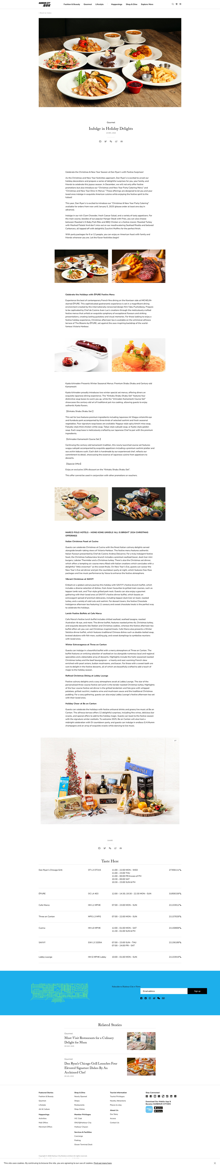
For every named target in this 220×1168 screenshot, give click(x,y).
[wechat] (158, 999)
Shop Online (79, 1109)
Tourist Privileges (117, 1096)
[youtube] (155, 1096)
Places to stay (116, 1105)
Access (113, 1118)
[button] (173, 4)
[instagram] (150, 999)
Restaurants (79, 1105)
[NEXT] (174, 780)
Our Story (114, 1114)
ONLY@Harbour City (82, 1122)
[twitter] (146, 999)
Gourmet (88, 4)
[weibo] (154, 999)
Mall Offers (43, 1122)
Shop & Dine (131, 4)
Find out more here (103, 1163)
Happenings (116, 4)
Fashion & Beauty (72, 4)
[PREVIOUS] (45, 780)
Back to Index (45, 13)
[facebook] (141, 999)
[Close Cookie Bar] (215, 1163)
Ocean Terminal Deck (83, 1144)
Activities (42, 1118)
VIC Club (78, 1118)
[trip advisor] (163, 999)
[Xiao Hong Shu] (175, 1096)
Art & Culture (44, 1109)
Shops (77, 1101)
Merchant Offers (45, 1127)
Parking (77, 1140)
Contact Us (114, 1122)
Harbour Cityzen (81, 1127)
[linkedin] (171, 1096)
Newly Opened (80, 1096)
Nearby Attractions (118, 1101)
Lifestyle (99, 4)
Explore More (147, 4)
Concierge (78, 1136)
